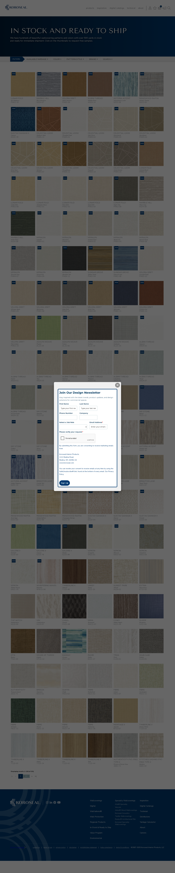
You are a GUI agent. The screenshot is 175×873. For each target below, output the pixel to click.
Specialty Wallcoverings (125, 800)
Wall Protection (97, 816)
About (140, 8)
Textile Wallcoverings (123, 816)
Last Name (84, 404)
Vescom (118, 807)
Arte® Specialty (121, 804)
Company (84, 413)
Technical (131, 8)
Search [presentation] (107, 59)
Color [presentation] (56, 59)
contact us (36, 847)
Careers (143, 833)
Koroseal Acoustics (122, 813)
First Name (64, 404)
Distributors (145, 816)
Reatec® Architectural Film (125, 819)
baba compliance (106, 847)
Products (90, 8)
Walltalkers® (96, 811)
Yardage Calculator (148, 822)
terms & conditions (122, 847)
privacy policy (61, 847)
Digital (93, 806)
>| (36, 776)
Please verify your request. (71, 432)
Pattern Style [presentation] (75, 59)
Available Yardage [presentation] (36, 59)
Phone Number (66, 413)
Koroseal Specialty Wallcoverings (122, 823)
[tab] (37, 59)
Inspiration (102, 8)
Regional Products (97, 822)
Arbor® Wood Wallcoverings (126, 810)
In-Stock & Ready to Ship (100, 827)
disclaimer (73, 847)
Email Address (96, 422)
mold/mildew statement (88, 847)
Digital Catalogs (117, 8)
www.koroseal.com (66, 463)
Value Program (96, 833)
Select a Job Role (66, 422)
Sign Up (64, 483)
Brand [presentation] (93, 59)
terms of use (47, 847)
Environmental (96, 838)
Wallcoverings (96, 800)
